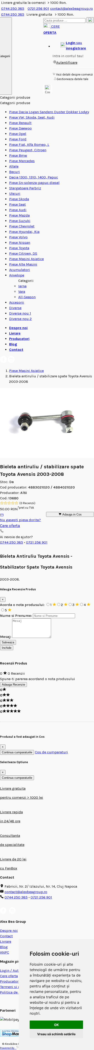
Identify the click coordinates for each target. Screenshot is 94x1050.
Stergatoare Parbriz (25, 188)
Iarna (22, 286)
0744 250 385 (12, 8)
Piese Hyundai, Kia (24, 232)
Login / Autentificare (17, 970)
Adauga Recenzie (13, 684)
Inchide (6, 648)
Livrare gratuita (13, 788)
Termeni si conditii (15, 987)
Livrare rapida (11, 812)
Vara (21, 291)
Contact (16, 349)
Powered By (8, 1048)
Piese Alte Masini (23, 264)
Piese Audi (17, 210)
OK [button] (56, 1025)
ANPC (4, 952)
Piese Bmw (18, 155)
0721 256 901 (38, 8)
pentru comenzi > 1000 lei (21, 797)
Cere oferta (10, 525)
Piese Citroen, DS (23, 253)
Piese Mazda (19, 215)
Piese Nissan (19, 242)
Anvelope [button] (16, 275)
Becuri (14, 172)
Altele (13, 166)
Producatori (19, 339)
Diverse (15, 308)
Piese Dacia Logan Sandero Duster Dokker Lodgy (49, 112)
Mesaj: (5, 637)
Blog (13, 344)
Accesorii (16, 302)
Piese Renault (20, 123)
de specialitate (12, 844)
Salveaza (8, 642)
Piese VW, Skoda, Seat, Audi (32, 117)
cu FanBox (8, 868)
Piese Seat (17, 204)
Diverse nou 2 (20, 319)
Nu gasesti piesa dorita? (20, 520)
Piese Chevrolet (21, 226)
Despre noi (18, 328)
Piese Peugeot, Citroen (27, 150)
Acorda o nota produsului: (22, 605)
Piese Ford (17, 139)
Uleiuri (14, 193)
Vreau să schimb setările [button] (56, 1034)
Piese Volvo (18, 237)
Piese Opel (17, 134)
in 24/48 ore (10, 821)
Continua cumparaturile (17, 752)
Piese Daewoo (20, 128)
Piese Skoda (19, 199)
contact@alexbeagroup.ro (71, 8)
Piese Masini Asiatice (26, 259)
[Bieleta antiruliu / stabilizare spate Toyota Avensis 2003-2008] (47, 457)
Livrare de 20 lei (13, 859)
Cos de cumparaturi (51, 752)
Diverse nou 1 (20, 313)
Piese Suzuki (19, 221)
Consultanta (10, 835)
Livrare (15, 333)
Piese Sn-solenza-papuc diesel (34, 183)
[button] (73, 45)
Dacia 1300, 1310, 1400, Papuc (33, 177)
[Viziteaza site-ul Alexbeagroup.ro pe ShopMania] (13, 1035)
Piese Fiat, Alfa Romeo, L (29, 144)
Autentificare (66, 62)
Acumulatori (19, 270)
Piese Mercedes (22, 161)
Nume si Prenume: (16, 615)
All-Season (27, 297)
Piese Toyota (19, 248)
